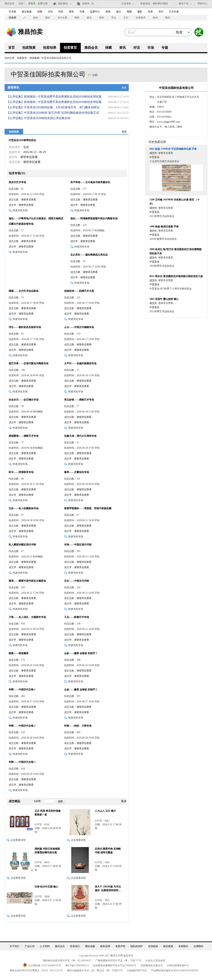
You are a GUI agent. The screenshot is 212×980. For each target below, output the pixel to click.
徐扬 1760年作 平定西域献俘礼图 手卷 (173, 148)
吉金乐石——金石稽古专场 (24, 399)
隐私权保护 (136, 946)
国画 (101, 17)
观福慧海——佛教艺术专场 (24, 435)
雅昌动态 (60, 946)
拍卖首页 (22, 58)
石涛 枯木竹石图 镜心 (46, 886)
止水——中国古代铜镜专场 (79, 327)
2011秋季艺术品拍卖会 (161, 216)
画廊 (39, 11)
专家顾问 (183, 946)
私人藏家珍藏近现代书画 (22, 544)
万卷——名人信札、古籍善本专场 (27, 617)
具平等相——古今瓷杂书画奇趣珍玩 (90, 182)
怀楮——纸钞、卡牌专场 (78, 725)
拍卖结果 (49, 47)
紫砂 (47, 17)
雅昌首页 (9, 3)
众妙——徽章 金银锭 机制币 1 (80, 653)
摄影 (139, 11)
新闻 (108, 11)
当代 (160, 11)
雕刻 (167, 17)
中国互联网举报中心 (178, 965)
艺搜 (82, 11)
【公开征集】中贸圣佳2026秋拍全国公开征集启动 (38, 118)
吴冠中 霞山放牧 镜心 (164, 299)
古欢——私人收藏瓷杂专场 (24, 508)
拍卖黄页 (70, 47)
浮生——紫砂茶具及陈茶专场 (25, 327)
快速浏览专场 (20, 210)
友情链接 (153, 946)
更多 (124, 87)
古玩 (50, 11)
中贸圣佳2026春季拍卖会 (22, 140)
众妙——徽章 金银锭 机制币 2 (80, 689)
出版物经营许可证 (137, 970)
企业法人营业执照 (155, 960)
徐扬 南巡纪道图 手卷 (164, 226)
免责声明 (120, 946)
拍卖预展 (29, 47)
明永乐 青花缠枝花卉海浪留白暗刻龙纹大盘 (176, 276)
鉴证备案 (27, 11)
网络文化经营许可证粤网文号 (36, 970)
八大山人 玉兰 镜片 (105, 810)
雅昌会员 (91, 47)
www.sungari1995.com (168, 121)
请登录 (32, 3)
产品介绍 (30, 946)
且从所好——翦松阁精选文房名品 (89, 254)
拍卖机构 (35, 58)
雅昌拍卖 (30, 31)
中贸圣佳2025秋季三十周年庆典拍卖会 (170, 288)
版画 (155, 17)
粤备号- (77, 965)
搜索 (199, 32)
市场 (150, 47)
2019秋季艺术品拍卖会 (161, 265)
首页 (11, 47)
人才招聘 (45, 946)
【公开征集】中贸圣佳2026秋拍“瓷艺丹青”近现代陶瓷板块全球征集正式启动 (55, 112)
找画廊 (12, 17)
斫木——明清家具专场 (21, 472)
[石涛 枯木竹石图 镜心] (20, 898)
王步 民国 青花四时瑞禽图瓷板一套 (48, 812)
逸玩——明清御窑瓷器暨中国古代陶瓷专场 (94, 218)
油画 (35, 17)
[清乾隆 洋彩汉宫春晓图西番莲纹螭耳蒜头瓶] (20, 860)
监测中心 (95, 11)
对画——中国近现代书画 (78, 544)
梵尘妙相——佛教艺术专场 (79, 399)
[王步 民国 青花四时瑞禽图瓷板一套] (20, 822)
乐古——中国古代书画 (76, 580)
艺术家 (12, 11)
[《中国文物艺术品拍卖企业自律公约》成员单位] (92, 74)
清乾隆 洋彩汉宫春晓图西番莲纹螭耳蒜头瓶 (47, 850)
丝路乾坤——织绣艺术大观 (79, 290)
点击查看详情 (18, 840)
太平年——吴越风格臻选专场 (80, 363)
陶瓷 (77, 17)
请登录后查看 (29, 157)
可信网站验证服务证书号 (174, 970)
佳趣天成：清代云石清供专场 (80, 435)
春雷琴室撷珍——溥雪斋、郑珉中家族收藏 (87, 508)
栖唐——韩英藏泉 (19, 653)
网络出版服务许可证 (95, 970)
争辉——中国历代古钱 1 (22, 689)
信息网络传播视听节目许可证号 (114, 965)
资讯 (122, 47)
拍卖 (60, 11)
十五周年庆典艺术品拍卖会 (164, 161)
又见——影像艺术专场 (76, 617)
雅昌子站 (184, 3)
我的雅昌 (63, 3)
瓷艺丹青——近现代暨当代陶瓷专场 (28, 363)
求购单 (89, 3)
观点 (118, 11)
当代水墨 (62, 17)
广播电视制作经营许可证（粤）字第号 (118, 960)
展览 (71, 11)
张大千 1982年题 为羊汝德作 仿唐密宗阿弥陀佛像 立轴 (108, 888)
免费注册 (43, 3)
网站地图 (90, 946)
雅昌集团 (168, 946)
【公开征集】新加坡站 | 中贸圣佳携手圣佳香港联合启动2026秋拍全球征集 (54, 96)
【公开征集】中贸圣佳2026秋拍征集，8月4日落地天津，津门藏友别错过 (53, 107)
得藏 (108, 47)
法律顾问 (198, 946)
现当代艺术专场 (17, 182)
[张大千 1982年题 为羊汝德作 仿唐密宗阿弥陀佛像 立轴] (80, 898)
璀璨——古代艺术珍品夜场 (24, 290)
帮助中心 (202, 3)
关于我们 (14, 946)
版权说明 (105, 946)
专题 (150, 11)
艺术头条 (174, 11)
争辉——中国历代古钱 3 (22, 762)
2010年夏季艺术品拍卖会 (163, 238)
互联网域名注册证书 (151, 965)
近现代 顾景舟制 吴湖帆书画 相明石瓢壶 (108, 850)
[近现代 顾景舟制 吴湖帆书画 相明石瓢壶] (80, 860)
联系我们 (75, 946)
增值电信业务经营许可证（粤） (67, 960)
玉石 (125, 17)
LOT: (37, 801)
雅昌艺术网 (11, 32)
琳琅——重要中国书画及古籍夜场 (27, 580)
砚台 (89, 17)
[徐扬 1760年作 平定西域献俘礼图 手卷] (176, 177)
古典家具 (141, 17)
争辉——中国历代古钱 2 (22, 725)
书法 (113, 17)
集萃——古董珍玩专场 (76, 472)
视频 (129, 11)
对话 (136, 47)
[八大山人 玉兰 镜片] (80, 822)
